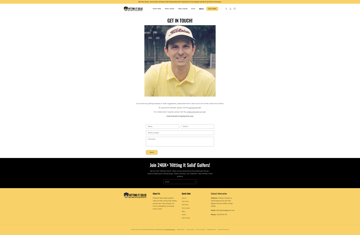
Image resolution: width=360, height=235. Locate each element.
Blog (183, 211)
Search (184, 198)
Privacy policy (190, 229)
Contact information (223, 229)
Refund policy (181, 229)
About (184, 214)
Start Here (185, 201)
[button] (201, 9)
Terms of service (200, 229)
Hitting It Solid (140, 229)
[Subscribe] (195, 182)
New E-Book (186, 218)
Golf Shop (185, 205)
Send (152, 152)
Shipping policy (211, 229)
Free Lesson (186, 208)
